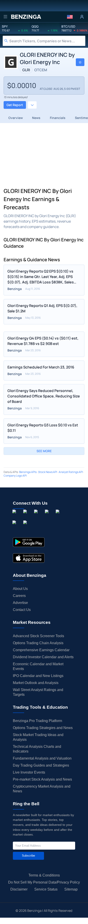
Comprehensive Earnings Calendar (41, 650)
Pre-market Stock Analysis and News (42, 779)
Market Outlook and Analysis (35, 683)
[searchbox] (47, 41)
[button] (70, 16)
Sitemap (71, 889)
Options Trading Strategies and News (43, 728)
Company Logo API (15, 475)
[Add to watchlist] (80, 62)
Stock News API (47, 472)
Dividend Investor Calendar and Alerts (43, 657)
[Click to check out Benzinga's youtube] (58, 516)
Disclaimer (19, 889)
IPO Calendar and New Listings (38, 676)
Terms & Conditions (44, 875)
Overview (15, 118)
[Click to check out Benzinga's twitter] (47, 516)
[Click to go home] (26, 17)
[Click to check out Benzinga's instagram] (25, 516)
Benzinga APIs (28, 472)
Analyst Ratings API (71, 472)
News (36, 118)
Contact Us (22, 610)
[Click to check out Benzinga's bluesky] (15, 527)
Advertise (20, 603)
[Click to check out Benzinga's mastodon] (25, 527)
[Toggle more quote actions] (32, 105)
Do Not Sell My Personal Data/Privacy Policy (44, 882)
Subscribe (28, 855)
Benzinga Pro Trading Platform (37, 721)
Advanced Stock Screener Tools (38, 636)
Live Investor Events (29, 772)
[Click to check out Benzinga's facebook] (15, 516)
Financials (57, 118)
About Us (20, 589)
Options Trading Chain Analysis (38, 643)
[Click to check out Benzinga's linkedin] (36, 516)
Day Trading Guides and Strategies (41, 765)
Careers (19, 596)
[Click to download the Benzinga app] (28, 542)
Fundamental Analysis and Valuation (42, 758)
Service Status (46, 889)
